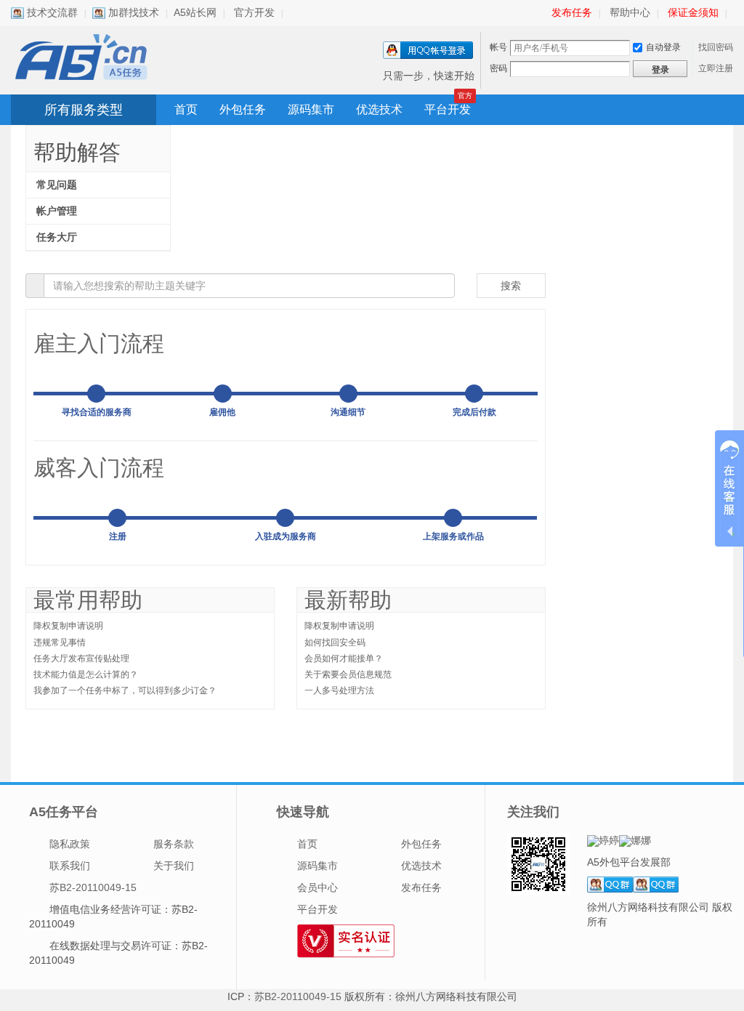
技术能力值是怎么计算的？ (85, 674)
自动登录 (663, 47)
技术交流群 (51, 12)
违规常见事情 (59, 642)
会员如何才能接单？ (343, 658)
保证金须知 (693, 12)
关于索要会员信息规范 (348, 674)
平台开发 (447, 109)
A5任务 (83, 57)
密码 (498, 68)
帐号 (498, 47)
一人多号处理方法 (339, 690)
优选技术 (379, 109)
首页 (186, 109)
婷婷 (609, 840)
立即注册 (715, 68)
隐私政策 (69, 844)
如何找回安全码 (334, 642)
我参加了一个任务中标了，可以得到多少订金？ (125, 690)
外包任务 (242, 109)
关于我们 (173, 865)
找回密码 (715, 47)
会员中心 (317, 887)
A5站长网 (195, 12)
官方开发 (254, 12)
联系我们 (69, 865)
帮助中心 (630, 12)
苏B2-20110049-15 (93, 887)
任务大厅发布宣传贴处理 (81, 658)
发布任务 (571, 12)
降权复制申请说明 (68, 626)
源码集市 (311, 109)
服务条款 (173, 844)
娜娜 (641, 840)
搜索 (511, 285)
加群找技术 (132, 12)
